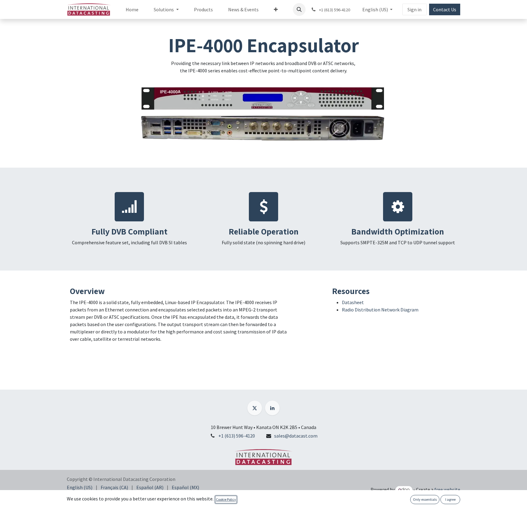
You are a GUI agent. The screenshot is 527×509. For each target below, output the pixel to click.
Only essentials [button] (425, 499)
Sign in (414, 9)
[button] (299, 9)
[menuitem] (132, 9)
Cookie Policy (226, 499)
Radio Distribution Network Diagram (380, 310)
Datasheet (353, 302)
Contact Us (444, 9)
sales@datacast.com (295, 436)
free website (447, 489)
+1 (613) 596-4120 (236, 436)
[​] (254, 408)
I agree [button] (450, 499)
